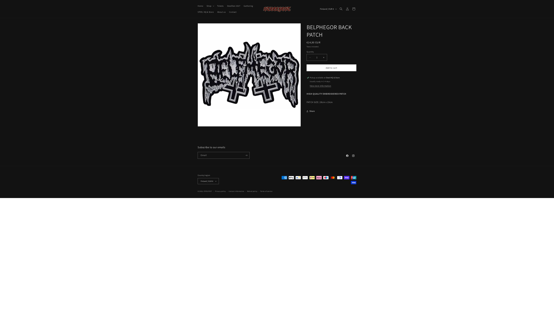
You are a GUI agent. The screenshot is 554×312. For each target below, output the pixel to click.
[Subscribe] (246, 155)
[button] (210, 6)
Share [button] (312, 111)
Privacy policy (220, 191)
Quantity (310, 52)
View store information (320, 85)
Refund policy (252, 191)
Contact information (236, 191)
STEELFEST (208, 191)
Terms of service (266, 191)
